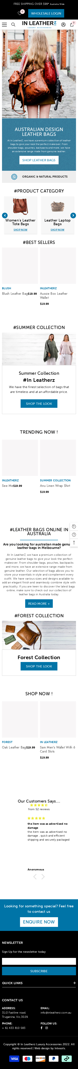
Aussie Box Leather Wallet (54, 296)
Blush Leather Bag (15, 294)
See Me (7, 486)
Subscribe (39, 971)
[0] (20, 13)
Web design (42, 1048)
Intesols (60, 1048)
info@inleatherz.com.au (56, 1012)
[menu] (4, 24)
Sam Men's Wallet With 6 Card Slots (57, 749)
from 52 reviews (39, 809)
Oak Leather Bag (14, 747)
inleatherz (48, 288)
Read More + (39, 604)
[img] (39, 805)
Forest (7, 742)
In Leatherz (48, 742)
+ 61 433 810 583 (13, 1028)
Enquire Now (39, 922)
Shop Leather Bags (38, 160)
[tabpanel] (20, 274)
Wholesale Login (46, 13)
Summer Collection (55, 480)
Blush (6, 288)
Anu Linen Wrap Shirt (55, 486)
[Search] (13, 24)
